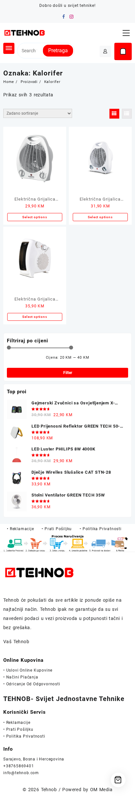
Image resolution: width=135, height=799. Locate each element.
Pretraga (58, 50)
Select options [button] (34, 217)
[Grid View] (114, 114)
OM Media (101, 789)
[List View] (127, 114)
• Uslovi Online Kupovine (27, 670)
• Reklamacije (16, 722)
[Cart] (123, 51)
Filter (67, 372)
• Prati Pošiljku (18, 729)
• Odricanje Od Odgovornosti (31, 684)
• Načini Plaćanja (20, 677)
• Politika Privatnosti (24, 736)
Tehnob (49, 789)
